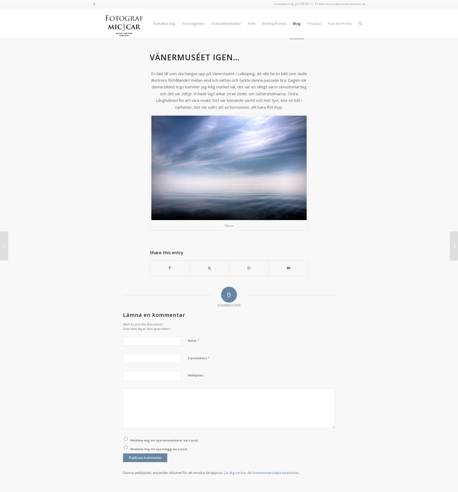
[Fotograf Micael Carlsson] (126, 23)
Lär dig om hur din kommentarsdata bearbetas (261, 472)
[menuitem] (164, 23)
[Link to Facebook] (94, 4)
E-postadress (199, 358)
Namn (193, 340)
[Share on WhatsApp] (248, 268)
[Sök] (360, 23)
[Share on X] (209, 268)
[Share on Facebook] (170, 268)
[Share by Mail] (288, 268)
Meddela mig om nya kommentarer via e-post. (164, 440)
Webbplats (195, 375)
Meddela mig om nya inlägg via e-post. (159, 449)
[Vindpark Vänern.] (4, 246)
